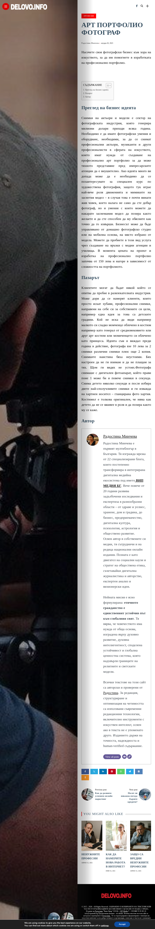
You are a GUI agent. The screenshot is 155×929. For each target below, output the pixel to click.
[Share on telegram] (130, 771)
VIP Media (123, 911)
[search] (142, 6)
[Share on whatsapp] (121, 771)
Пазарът (88, 93)
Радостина (110, 693)
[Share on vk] (139, 771)
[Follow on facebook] (137, 6)
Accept (122, 924)
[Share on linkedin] (103, 771)
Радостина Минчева (90, 43)
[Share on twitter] (94, 771)
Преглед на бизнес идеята (96, 90)
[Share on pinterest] (112, 771)
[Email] (124, 756)
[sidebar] (147, 6)
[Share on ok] (85, 777)
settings (105, 925)
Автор (88, 97)
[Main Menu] (5, 7)
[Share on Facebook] (85, 771)
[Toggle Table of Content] (107, 85)
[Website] (129, 756)
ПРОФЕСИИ (89, 16)
